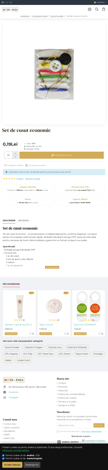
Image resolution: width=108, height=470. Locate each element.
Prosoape (98, 354)
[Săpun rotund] (54, 306)
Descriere (9, 220)
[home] (25, 16)
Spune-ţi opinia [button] (32, 178)
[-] (15, 157)
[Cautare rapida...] (97, 9)
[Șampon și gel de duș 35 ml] (19, 306)
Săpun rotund (46, 324)
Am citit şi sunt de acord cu (80, 431)
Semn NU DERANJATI (85, 324)
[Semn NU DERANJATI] (88, 306)
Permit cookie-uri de (23, 458)
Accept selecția (12, 465)
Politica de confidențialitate (15, 450)
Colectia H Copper (34, 347)
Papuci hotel (82, 354)
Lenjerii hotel (23, 360)
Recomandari (11, 284)
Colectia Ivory (55, 347)
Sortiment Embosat (77, 347)
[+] (15, 153)
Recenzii (23, 220)
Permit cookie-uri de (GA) (22, 455)
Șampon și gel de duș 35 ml (18, 324)
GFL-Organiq (11, 354)
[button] (61, 155)
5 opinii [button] (19, 178)
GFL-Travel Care (45, 354)
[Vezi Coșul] (104, 9)
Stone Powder (57, 16)
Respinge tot (31, 465)
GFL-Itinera (64, 354)
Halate (8, 360)
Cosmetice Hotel (40, 16)
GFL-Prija (27, 354)
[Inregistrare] (11, 2)
